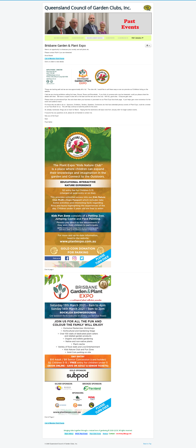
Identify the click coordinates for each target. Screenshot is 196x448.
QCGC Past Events (81, 434)
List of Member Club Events (54, 58)
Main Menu (69, 434)
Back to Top (147, 444)
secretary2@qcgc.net (123, 434)
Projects (105, 434)
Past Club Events (95, 434)
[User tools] (148, 45)
